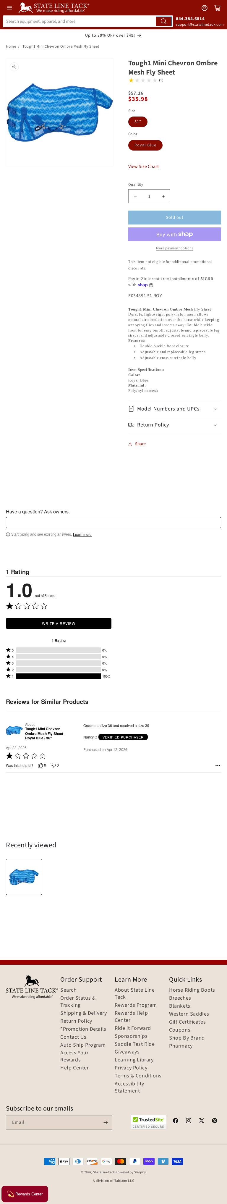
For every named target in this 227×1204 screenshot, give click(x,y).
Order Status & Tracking (77, 1002)
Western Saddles (189, 1014)
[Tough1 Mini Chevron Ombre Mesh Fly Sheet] (24, 877)
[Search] (164, 21)
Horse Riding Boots (192, 990)
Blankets (179, 1006)
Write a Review (58, 623)
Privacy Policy (131, 1068)
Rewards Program (136, 1005)
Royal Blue (145, 145)
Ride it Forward (133, 1028)
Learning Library (134, 1060)
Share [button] (140, 444)
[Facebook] (175, 1121)
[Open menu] (9, 8)
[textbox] (113, 522)
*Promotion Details (83, 1029)
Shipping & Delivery (83, 1013)
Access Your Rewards (74, 1056)
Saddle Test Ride (135, 1044)
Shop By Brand (187, 1038)
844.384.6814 (190, 19)
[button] (174, 409)
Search (68, 990)
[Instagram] (188, 1121)
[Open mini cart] (217, 8)
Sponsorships (131, 1036)
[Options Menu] (218, 765)
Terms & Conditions (138, 1075)
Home (11, 46)
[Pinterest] (214, 1121)
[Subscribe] (105, 1122)
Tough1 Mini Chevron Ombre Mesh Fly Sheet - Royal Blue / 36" (45, 734)
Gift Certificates (187, 1022)
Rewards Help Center (131, 1017)
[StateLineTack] (54, 8)
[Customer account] (204, 8)
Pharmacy (181, 1046)
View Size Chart (143, 166)
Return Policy (76, 1021)
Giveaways (127, 1052)
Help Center (74, 1068)
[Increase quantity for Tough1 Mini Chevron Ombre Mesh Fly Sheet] (163, 196)
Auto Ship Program (83, 1045)
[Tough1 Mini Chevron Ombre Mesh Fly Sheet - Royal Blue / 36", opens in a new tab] (14, 731)
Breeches (180, 998)
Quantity (135, 184)
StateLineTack (104, 1172)
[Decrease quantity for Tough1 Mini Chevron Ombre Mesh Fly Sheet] (135, 196)
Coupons (179, 1030)
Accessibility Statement (129, 1087)
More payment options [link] (174, 248)
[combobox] (88, 21)
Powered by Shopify (131, 1172)
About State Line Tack (135, 994)
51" (137, 122)
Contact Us (73, 1037)
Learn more (82, 534)
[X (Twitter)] (201, 1121)
